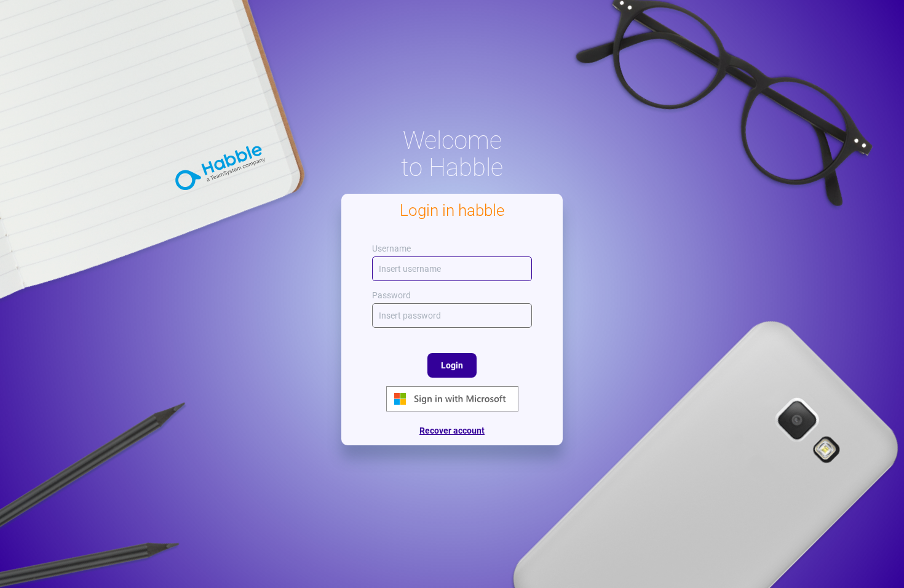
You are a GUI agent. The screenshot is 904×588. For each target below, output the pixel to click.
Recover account (452, 430)
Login (452, 365)
